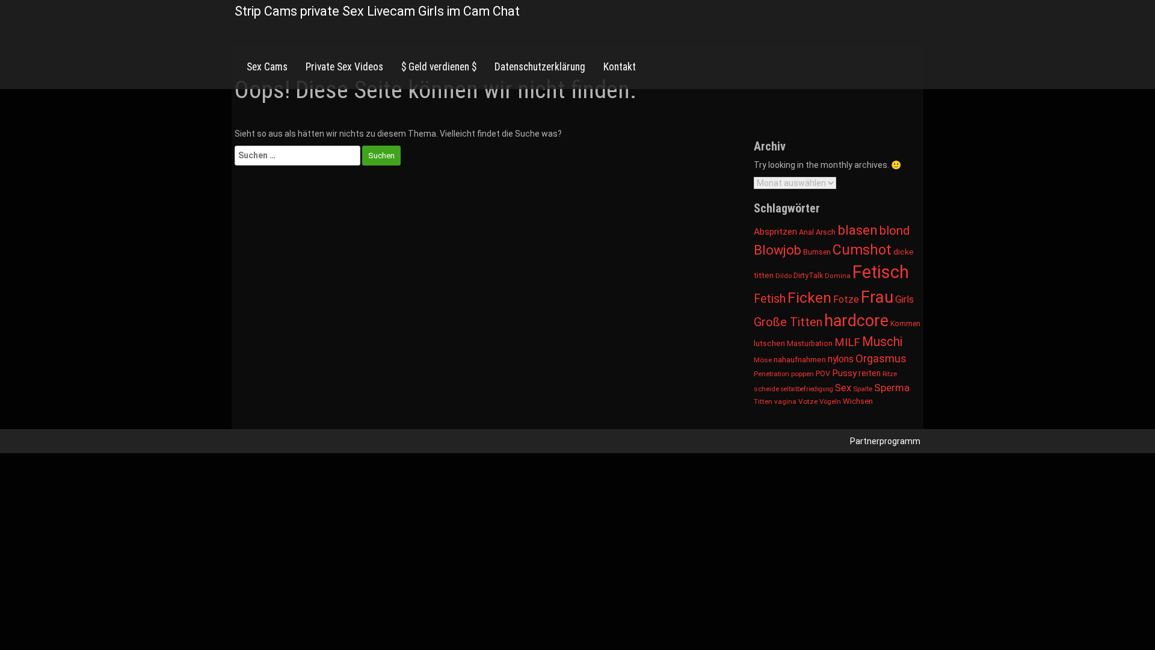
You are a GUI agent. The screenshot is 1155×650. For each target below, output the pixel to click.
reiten (869, 373)
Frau (877, 297)
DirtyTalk (808, 275)
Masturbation (810, 343)
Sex (843, 388)
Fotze (846, 299)
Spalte (862, 389)
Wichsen (858, 401)
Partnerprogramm (885, 441)
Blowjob (777, 250)
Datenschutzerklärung (539, 67)
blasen (857, 230)
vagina (785, 401)
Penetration (771, 374)
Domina (838, 276)
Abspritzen (775, 231)
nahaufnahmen (800, 359)
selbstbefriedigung (807, 389)
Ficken (809, 297)
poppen (802, 374)
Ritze (889, 374)
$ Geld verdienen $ (438, 67)
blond (894, 230)
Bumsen (817, 252)
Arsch (826, 232)
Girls (904, 299)
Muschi (882, 341)
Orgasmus (881, 358)
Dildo (783, 275)
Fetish (770, 299)
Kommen (905, 324)
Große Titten (788, 322)
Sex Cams (267, 67)
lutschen (769, 343)
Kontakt (619, 67)
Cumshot (862, 250)
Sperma (892, 388)
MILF (847, 342)
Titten (763, 401)
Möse (763, 360)
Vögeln (830, 401)
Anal (806, 232)
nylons (841, 359)
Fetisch (880, 272)
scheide (766, 389)
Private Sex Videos (344, 67)
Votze (808, 401)
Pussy (844, 373)
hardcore (856, 320)
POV (823, 373)
